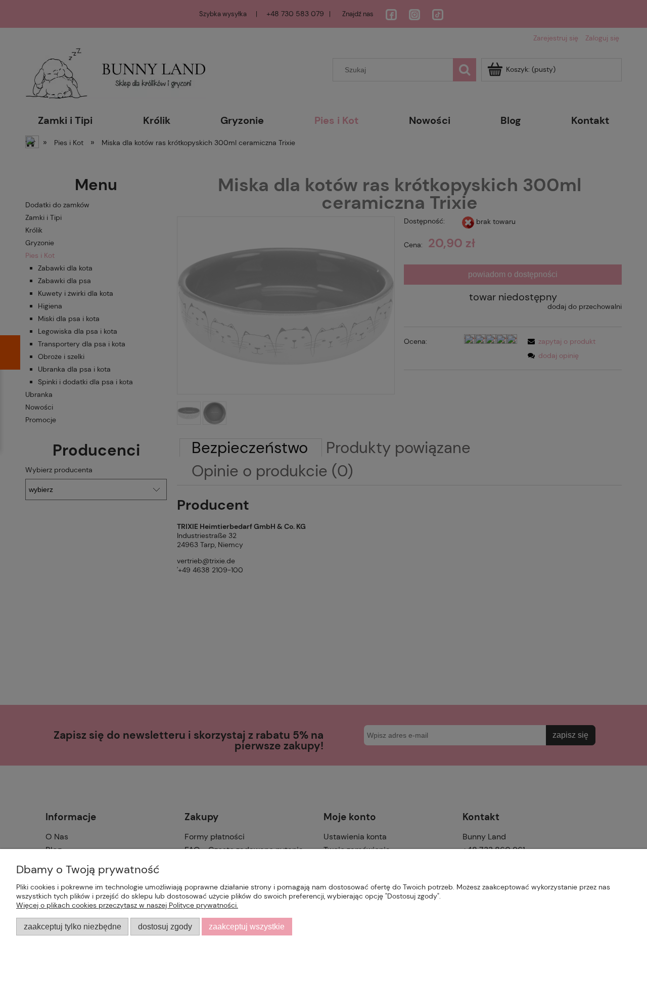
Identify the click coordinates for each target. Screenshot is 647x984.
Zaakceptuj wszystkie (247, 926)
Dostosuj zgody (165, 926)
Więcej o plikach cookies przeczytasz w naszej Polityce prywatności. (127, 905)
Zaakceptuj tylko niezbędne (72, 926)
